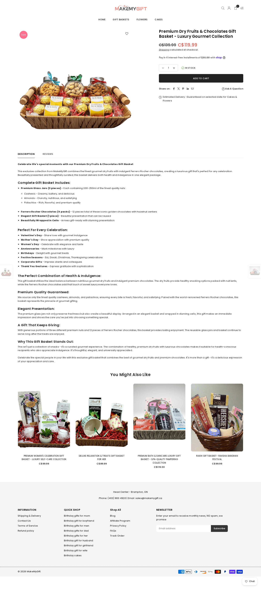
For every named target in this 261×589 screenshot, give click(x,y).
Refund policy (26, 530)
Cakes (158, 19)
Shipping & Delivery (29, 515)
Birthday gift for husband (78, 540)
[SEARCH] (223, 8)
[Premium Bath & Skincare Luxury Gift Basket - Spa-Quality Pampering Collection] (159, 417)
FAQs (113, 530)
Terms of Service (28, 525)
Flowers (142, 19)
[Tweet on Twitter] (178, 89)
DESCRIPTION (26, 154)
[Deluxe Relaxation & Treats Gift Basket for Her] (102, 417)
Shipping (164, 49)
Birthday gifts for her (76, 535)
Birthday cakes (73, 555)
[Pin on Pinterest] (183, 89)
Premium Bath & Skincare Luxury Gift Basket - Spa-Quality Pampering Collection (159, 459)
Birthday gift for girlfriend (78, 545)
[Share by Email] (192, 89)
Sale (23, 34)
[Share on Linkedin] (188, 89)
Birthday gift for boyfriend (79, 520)
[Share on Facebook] (174, 89)
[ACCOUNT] (229, 8)
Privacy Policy (118, 525)
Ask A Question (234, 88)
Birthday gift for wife (76, 550)
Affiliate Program (120, 520)
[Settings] (241, 8)
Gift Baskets (121, 19)
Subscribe (219, 528)
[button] (235, 8)
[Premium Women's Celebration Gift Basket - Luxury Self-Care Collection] (44, 417)
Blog (112, 515)
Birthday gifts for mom (77, 515)
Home (101, 19)
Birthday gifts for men (76, 525)
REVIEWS (48, 154)
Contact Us (24, 520)
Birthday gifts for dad (76, 530)
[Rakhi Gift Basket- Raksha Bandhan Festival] (217, 417)
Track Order (117, 535)
